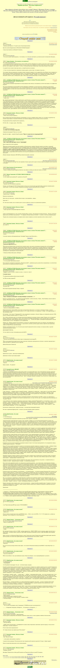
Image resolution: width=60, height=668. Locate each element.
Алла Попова (12, 613)
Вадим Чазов (12, 593)
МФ (9, 604)
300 (29, 656)
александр (12, 370)
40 (16, 656)
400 (31, 656)
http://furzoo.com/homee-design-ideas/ (50, 160)
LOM (10, 44)
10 (12, 656)
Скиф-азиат (12, 55)
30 (15, 656)
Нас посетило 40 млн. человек (31, 10)
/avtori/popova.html (53, 613)
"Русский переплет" (39, 17)
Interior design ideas (11, 168)
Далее (7, 655)
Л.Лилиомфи (12, 306)
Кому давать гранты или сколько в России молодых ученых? (32, 12)
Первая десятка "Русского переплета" (30, 5)
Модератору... (54, 659)
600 (35, 656)
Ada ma (10, 382)
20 (13, 657)
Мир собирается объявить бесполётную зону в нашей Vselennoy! (21, 9)
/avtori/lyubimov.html (53, 44)
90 (23, 656)
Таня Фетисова (12, 62)
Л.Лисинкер (11, 208)
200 (27, 656)
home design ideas (11, 160)
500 (33, 656)
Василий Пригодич (54, 27)
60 (19, 656)
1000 (43, 656)
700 (36, 656)
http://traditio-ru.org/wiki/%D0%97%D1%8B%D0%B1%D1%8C (45, 382)
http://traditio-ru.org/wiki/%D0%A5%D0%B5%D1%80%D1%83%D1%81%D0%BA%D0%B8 (41, 417)
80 (22, 656)
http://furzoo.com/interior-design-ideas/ (50, 168)
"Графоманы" (54, 25)
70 (21, 656)
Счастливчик (12, 96)
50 (18, 656)
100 (25, 656)
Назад (4, 655)
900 (40, 656)
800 (38, 656)
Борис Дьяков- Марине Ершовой (15, 520)
